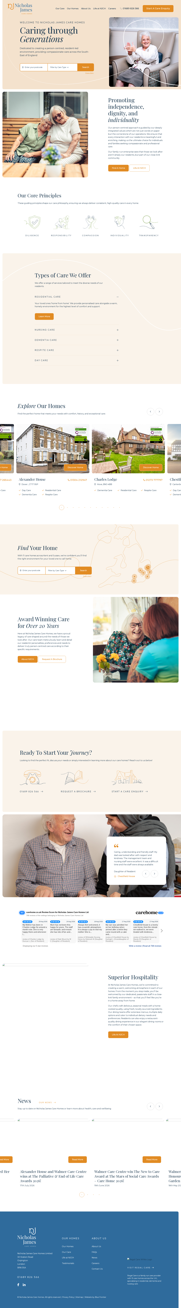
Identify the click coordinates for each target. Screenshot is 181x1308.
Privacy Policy (89, 73)
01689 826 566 (131, 8)
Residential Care (48, 296)
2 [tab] (67, 507)
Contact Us (97, 1269)
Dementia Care (46, 340)
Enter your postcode (33, 67)
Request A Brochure (52, 659)
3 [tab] (93, 1194)
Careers (95, 1263)
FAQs (94, 1252)
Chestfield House (126, 876)
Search (85, 67)
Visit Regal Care (139, 1267)
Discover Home (75, 467)
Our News (45, 1102)
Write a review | (136, 946)
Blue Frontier (100, 1297)
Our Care (66, 1252)
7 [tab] (96, 507)
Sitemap (79, 1297)
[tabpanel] (53, 462)
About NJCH (27, 659)
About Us (96, 1246)
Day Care (41, 360)
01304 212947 (78, 479)
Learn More (44, 316)
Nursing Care (45, 329)
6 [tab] (90, 507)
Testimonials (68, 1263)
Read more (79, 1159)
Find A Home (118, 168)
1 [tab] (61, 507)
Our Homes (67, 1246)
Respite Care (44, 350)
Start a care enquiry (128, 791)
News (94, 1257)
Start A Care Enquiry (158, 8)
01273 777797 (154, 479)
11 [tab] (119, 507)
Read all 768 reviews (152, 946)
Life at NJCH (139, 168)
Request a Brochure (76, 791)
